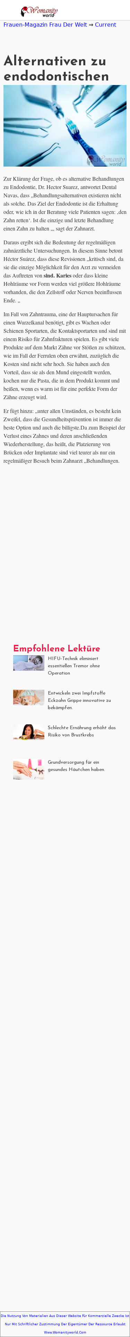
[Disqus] (65, 556)
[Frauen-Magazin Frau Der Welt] (37, 12)
